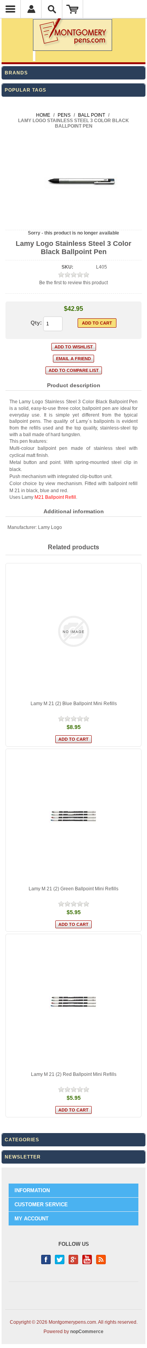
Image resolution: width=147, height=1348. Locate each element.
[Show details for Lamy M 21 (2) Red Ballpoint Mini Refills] (74, 1002)
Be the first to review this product (73, 282)
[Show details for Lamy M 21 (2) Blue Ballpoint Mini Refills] (74, 631)
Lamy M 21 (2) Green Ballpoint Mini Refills (73, 888)
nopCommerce (86, 1331)
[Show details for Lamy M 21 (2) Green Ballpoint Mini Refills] (74, 816)
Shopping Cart (72, 9)
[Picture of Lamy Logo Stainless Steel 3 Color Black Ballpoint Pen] (73, 223)
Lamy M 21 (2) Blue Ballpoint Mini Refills (74, 703)
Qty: (36, 322)
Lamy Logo (50, 527)
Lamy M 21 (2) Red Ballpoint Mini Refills (73, 1074)
